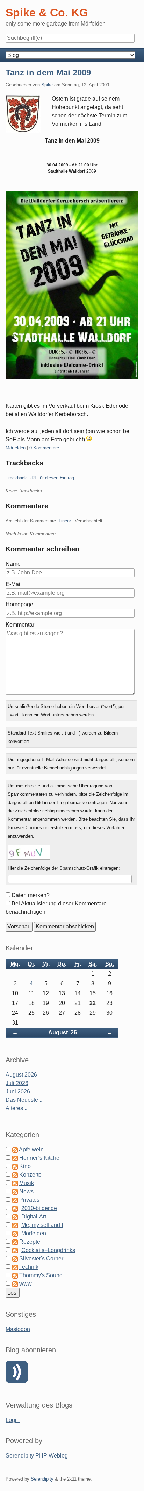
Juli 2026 (17, 1083)
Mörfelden (16, 447)
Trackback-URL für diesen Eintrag (40, 477)
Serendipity (42, 1479)
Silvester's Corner (41, 1258)
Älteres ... (17, 1108)
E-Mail (14, 584)
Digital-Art (33, 1217)
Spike (47, 84)
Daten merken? (31, 895)
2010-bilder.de (39, 1208)
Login (13, 1420)
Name (13, 564)
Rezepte (29, 1242)
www (25, 1284)
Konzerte (30, 1175)
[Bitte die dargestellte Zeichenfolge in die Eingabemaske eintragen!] (29, 852)
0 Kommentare (44, 447)
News (26, 1191)
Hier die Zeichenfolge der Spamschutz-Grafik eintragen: (64, 868)
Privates (29, 1200)
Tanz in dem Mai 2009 (48, 72)
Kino (25, 1166)
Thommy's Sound (41, 1275)
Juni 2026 (18, 1091)
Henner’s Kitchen (41, 1158)
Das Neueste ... (25, 1100)
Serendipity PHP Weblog (37, 1456)
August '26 (62, 1032)
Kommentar (20, 625)
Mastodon (18, 1329)
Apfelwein (31, 1149)
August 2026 (21, 1075)
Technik (28, 1267)
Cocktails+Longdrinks (48, 1250)
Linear (65, 520)
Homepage (19, 604)
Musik (26, 1183)
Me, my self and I (42, 1225)
